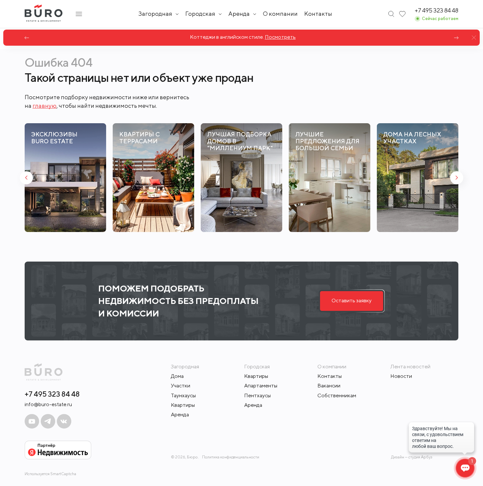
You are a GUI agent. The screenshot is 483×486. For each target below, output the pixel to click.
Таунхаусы (183, 395)
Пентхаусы (257, 395)
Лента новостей (410, 366)
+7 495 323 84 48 (52, 394)
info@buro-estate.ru (48, 404)
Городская (200, 14)
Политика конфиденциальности (230, 457)
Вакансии (328, 385)
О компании (280, 13)
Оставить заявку (352, 300)
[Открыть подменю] (79, 14)
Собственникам (336, 395)
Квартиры (183, 405)
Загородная (155, 14)
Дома (177, 376)
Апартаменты (260, 385)
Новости (401, 376)
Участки (180, 385)
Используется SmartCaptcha (50, 473)
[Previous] (27, 38)
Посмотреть (279, 37)
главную (45, 105)
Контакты (318, 13)
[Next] (456, 38)
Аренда (180, 414)
